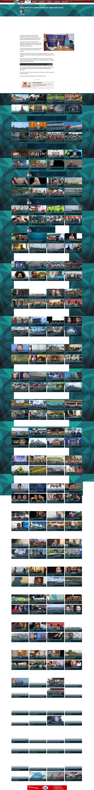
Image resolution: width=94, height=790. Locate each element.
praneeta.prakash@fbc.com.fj (28, 11)
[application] (36, 64)
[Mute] (48, 64)
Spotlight (65, 1)
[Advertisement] (47, 24)
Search (34, 3)
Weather (29, 3)
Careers (56, 1)
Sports (34, 1)
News (28, 1)
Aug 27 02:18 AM (23, 3)
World (49, 1)
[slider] (50, 64)
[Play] (21, 64)
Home (21, 1)
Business (42, 1)
